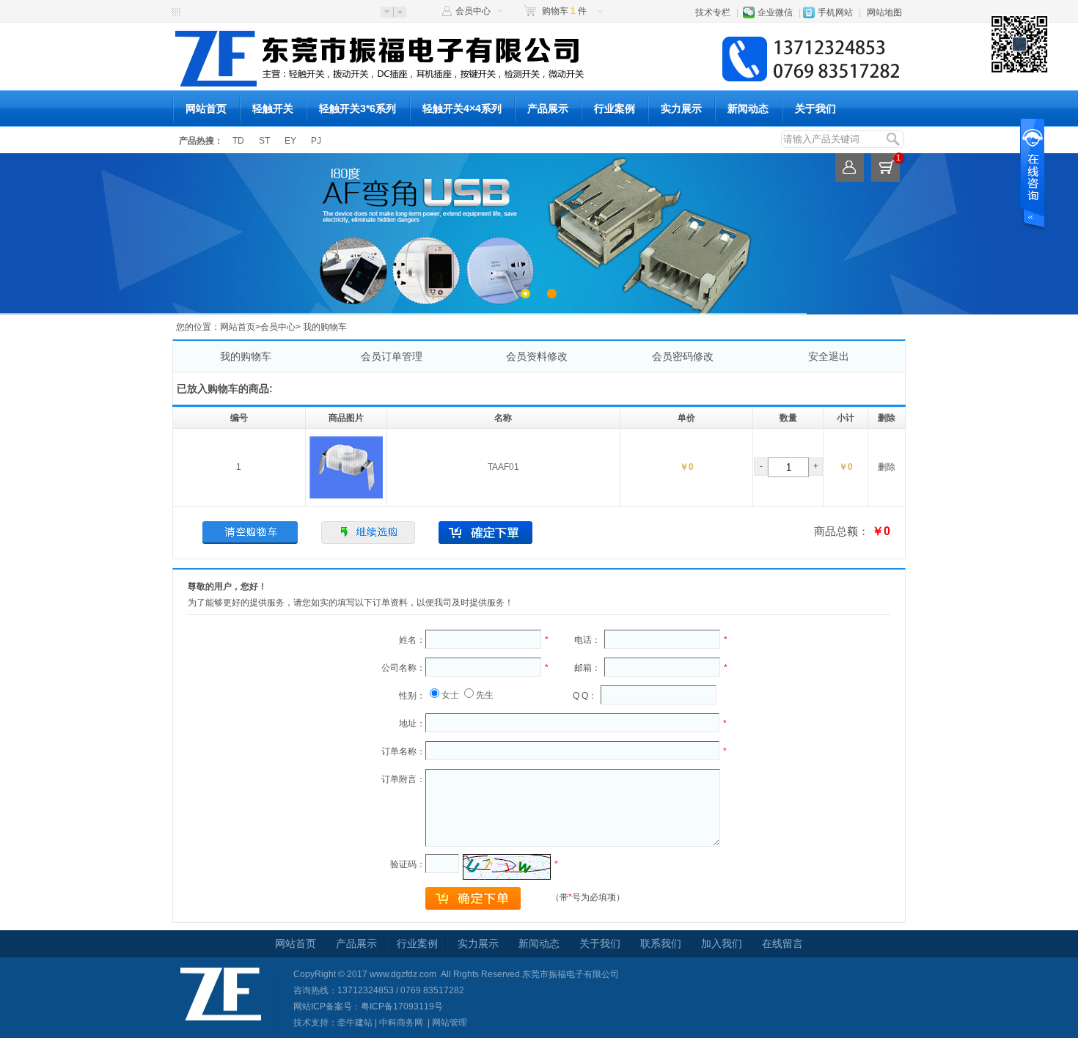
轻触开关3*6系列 (357, 108)
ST (264, 141)
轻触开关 (272, 108)
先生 (485, 695)
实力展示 (681, 108)
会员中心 (473, 11)
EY (290, 141)
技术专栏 (712, 12)
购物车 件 (564, 11)
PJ (316, 141)
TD (238, 141)
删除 (886, 467)
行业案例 (614, 108)
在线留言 (782, 943)
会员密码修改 (683, 356)
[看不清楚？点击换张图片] (507, 867)
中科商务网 (401, 1022)
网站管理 (449, 1022)
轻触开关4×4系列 (462, 108)
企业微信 (775, 12)
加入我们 (721, 943)
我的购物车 (245, 356)
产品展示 (547, 108)
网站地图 (884, 12)
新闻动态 (748, 108)
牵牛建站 (355, 1022)
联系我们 (660, 943)
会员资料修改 (537, 356)
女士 (450, 695)
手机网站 (835, 12)
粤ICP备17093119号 (402, 1006)
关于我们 (815, 108)
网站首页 (206, 108)
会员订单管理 (391, 356)
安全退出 (828, 356)
